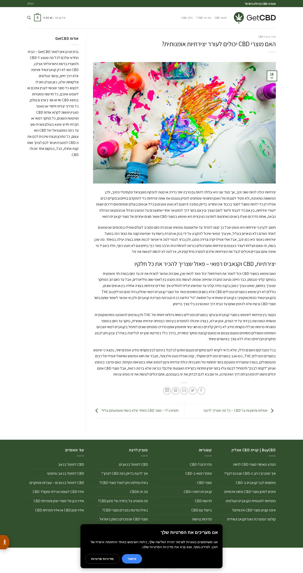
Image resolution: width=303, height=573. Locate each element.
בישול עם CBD (201, 510)
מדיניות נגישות (202, 519)
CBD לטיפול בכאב (71, 464)
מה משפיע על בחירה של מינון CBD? (123, 500)
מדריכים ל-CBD (267, 36)
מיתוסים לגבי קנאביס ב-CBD (256, 482)
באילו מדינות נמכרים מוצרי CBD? (125, 510)
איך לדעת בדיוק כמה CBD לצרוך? (124, 473)
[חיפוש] (29, 17)
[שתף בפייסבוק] (201, 391)
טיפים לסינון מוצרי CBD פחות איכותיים (250, 491)
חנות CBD (220, 18)
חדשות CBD (203, 500)
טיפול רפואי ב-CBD (198, 473)
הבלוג (30, 3)
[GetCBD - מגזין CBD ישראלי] (255, 18)
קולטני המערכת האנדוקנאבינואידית (251, 519)
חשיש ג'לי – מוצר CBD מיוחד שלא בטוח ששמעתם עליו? (139, 410)
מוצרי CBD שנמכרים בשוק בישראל (123, 519)
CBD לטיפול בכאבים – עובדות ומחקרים (57, 482)
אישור (132, 558)
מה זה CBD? (203, 18)
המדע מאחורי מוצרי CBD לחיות (254, 464)
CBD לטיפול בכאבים (133, 464)
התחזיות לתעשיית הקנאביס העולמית (251, 500)
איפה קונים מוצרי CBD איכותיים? (254, 510)
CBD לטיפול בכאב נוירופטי (65, 473)
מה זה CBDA (139, 491)
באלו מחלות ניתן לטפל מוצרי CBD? (123, 482)
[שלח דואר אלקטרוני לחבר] (184, 391)
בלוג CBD (186, 18)
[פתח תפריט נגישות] (4, 542)
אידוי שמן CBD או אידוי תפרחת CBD (59, 510)
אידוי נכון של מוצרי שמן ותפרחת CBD (59, 500)
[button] (50, 18)
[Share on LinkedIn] (167, 391)
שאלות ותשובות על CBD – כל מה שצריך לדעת (236, 410)
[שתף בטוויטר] (193, 391)
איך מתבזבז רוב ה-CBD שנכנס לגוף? (250, 473)
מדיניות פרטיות (102, 558)
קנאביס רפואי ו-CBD (198, 491)
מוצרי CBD (204, 482)
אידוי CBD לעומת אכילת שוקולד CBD (58, 491)
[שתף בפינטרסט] (175, 391)
